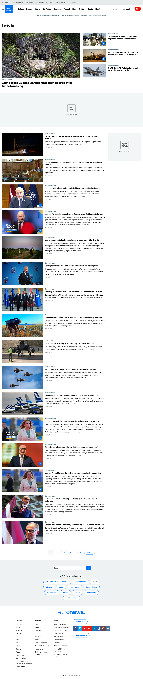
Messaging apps (41, 643)
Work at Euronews (60, 646)
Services (38, 620)
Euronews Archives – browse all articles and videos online (24, 663)
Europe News (7, 79)
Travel (67, 9)
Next (74, 9)
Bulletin (37, 627)
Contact (57, 643)
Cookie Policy (59, 633)
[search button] (70, 2)
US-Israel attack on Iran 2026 (48, 15)
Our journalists (21, 658)
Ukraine (84, 15)
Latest (21, 9)
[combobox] (81, 2)
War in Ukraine (67, 15)
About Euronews (60, 624)
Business (58, 9)
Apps (37, 640)
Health (98, 9)
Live (137, 9)
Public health (75, 587)
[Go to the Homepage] (9, 9)
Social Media (91, 592)
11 (80, 552)
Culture (82, 9)
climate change (71, 598)
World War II (51, 592)
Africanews (39, 649)
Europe (29, 9)
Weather (38, 630)
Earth (90, 9)
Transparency (59, 640)
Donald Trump (100, 15)
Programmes (20, 655)
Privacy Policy (59, 636)
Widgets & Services (42, 646)
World (37, 9)
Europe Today (50, 185)
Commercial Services (61, 627)
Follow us (38, 636)
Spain (77, 15)
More (56, 620)
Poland (65, 592)
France (77, 592)
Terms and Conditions (62, 630)
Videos (18, 652)
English (6, 2)
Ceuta (91, 15)
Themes (19, 620)
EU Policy (47, 9)
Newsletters (80, 635)
